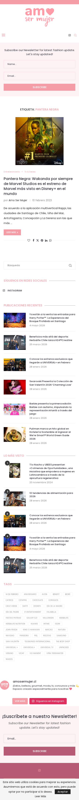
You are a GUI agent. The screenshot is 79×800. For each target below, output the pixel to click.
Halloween (48, 618)
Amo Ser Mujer (18, 200)
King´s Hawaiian (31, 629)
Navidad (10, 635)
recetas (47, 635)
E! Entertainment (32, 612)
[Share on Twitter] (37, 240)
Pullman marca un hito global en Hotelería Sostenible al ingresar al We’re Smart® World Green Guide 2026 (50, 434)
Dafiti (25, 606)
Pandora (24, 635)
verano (9, 653)
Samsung (61, 635)
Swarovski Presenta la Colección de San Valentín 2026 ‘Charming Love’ (51, 383)
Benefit (56, 594)
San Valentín (12, 641)
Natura (62, 629)
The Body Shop (63, 641)
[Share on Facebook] (33, 240)
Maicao (49, 629)
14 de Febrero (12, 594)
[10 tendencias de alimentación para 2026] (15, 498)
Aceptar (63, 792)
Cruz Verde (11, 606)
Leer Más (40, 796)
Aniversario (30, 594)
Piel (36, 635)
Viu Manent (35, 653)
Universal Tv (46, 647)
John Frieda (11, 629)
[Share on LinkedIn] (46, 240)
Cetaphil (23, 600)
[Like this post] (28, 240)
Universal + (12, 647)
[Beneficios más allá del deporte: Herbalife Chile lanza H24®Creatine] (15, 342)
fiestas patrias (13, 618)
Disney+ (37, 606)
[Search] (75, 35)
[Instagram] (70, 35)
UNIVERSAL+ (29, 647)
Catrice (9, 600)
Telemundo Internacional (38, 641)
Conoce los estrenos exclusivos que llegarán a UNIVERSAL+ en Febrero (51, 360)
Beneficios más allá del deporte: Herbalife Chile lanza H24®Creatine (50, 338)
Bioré (67, 594)
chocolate (38, 600)
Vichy (21, 653)
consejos (53, 600)
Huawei (34, 623)
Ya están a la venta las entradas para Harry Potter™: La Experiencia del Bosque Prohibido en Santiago (52, 318)
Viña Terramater (54, 653)
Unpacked (64, 647)
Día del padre (12, 612)
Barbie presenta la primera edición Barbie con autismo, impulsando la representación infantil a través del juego (50, 408)
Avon (44, 594)
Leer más (11, 232)
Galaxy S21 (32, 618)
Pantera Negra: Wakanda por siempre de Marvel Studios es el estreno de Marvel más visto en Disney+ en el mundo (38, 186)
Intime (46, 623)
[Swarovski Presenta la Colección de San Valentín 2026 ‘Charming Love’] (15, 387)
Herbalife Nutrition (15, 623)
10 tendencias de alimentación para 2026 (51, 494)
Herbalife (63, 618)
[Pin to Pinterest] (42, 240)
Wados (9, 659)
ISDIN (57, 623)
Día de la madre (54, 606)
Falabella (51, 612)
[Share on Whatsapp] (50, 240)
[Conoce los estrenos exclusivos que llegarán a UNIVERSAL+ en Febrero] (15, 364)
